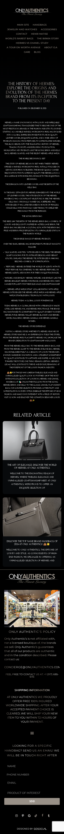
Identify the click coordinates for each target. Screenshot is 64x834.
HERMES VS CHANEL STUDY (32, 43)
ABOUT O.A (50, 47)
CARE (27, 52)
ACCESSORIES (49, 29)
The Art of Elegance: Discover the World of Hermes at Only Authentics (32, 466)
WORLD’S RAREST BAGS (19, 38)
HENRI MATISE (39, 33)
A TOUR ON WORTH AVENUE (23, 47)
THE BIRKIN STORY (48, 38)
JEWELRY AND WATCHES (22, 29)
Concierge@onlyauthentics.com (32, 667)
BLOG (37, 52)
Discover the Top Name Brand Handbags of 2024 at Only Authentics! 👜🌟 (32, 543)
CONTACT (21, 33)
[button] (32, 733)
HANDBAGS (40, 24)
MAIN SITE (23, 24)
